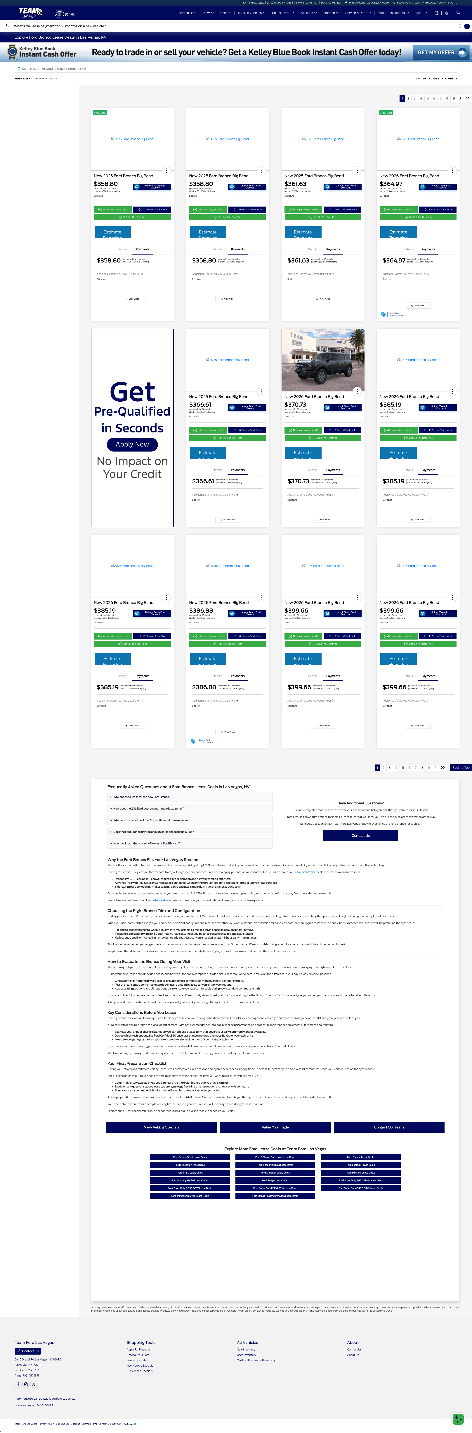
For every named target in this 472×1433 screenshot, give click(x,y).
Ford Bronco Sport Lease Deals (190, 1157)
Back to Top (461, 767)
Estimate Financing (112, 234)
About (353, 1342)
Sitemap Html (89, 1423)
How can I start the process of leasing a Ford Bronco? (146, 843)
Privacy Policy (46, 1423)
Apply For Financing (139, 1349)
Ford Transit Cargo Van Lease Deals (190, 1196)
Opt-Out (116, 1423)
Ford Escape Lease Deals (360, 1157)
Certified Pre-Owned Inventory (256, 1360)
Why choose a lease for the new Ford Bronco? (142, 796)
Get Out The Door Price (135, 217)
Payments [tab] (142, 249)
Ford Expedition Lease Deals (190, 1165)
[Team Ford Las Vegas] (30, 12)
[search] (458, 13)
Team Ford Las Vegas (26, 1423)
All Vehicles (247, 1342)
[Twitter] (33, 1384)
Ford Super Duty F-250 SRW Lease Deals (361, 1180)
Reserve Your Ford (138, 1354)
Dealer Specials (136, 1360)
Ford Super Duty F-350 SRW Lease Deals (275, 1188)
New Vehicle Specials (140, 1365)
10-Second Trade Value (155, 209)
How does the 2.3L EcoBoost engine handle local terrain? (149, 808)
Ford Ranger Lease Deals (275, 1180)
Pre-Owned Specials (139, 1371)
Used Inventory (246, 1354)
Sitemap (75, 1423)
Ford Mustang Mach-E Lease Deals (190, 1180)
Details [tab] (122, 249)
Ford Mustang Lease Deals (361, 1172)
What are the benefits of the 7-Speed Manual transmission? (150, 820)
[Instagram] (26, 1384)
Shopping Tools (141, 1342)
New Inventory (246, 1349)
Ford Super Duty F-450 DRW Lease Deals (361, 1188)
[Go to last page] (468, 98)
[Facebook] (18, 1384)
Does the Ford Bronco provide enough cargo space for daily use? (153, 831)
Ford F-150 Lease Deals (190, 1172)
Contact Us (30, 1351)
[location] (346, 2)
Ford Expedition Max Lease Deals (275, 1165)
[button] (166, 170)
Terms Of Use (62, 1423)
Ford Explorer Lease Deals (361, 1165)
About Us (353, 1354)
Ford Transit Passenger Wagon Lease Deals (275, 1196)
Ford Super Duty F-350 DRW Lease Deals (190, 1188)
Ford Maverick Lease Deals (275, 1172)
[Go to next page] (460, 98)
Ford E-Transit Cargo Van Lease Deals (275, 1157)
